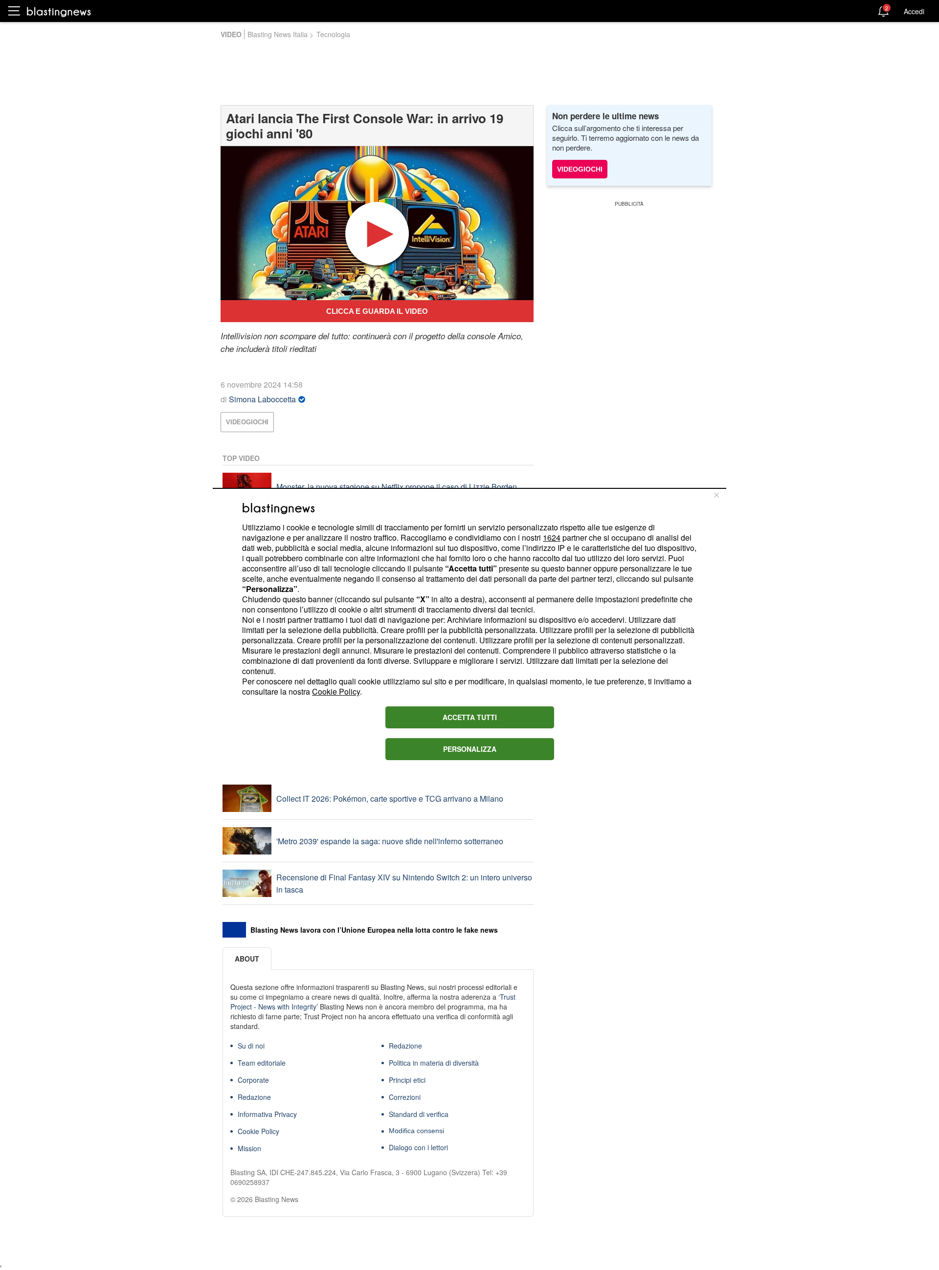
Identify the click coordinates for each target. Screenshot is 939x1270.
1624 (551, 537)
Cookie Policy (336, 691)
